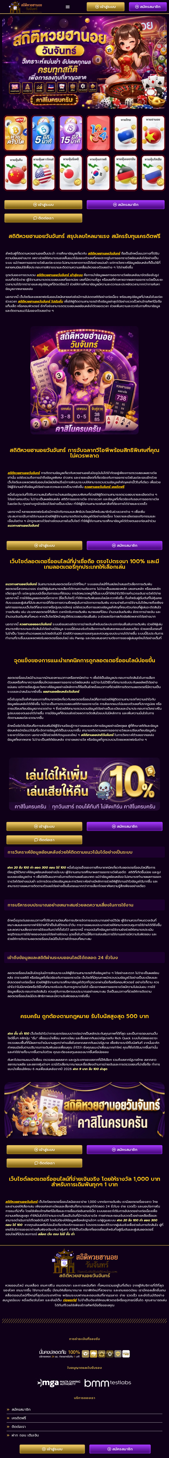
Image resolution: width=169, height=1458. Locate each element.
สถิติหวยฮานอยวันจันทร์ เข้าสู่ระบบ (60, 275)
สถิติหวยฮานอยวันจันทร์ (104, 253)
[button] (67, 6)
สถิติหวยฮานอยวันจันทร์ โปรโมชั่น (40, 301)
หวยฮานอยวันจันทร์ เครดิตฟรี (104, 487)
